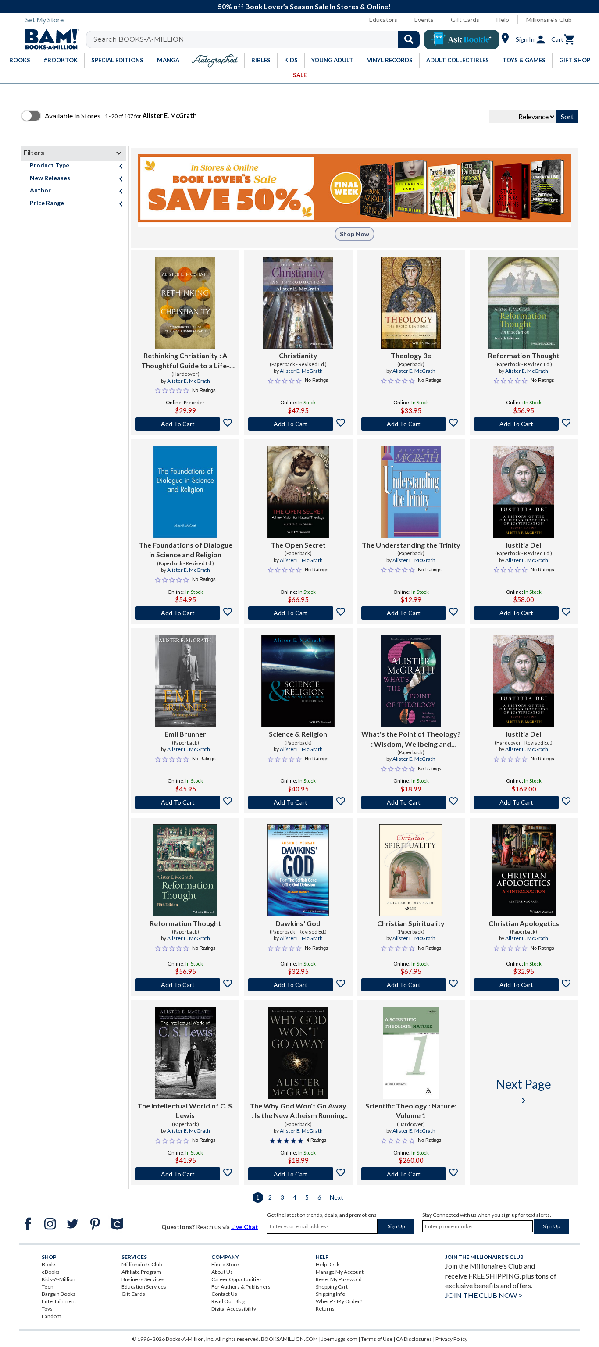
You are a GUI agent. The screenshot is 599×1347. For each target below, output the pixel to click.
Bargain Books (58, 1293)
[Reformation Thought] (523, 302)
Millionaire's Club (549, 19)
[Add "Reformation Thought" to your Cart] (524, 424)
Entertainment (59, 1301)
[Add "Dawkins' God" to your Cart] (298, 984)
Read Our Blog (228, 1301)
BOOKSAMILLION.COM (289, 1339)
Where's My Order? (339, 1301)
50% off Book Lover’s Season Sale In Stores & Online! (304, 6)
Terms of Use (376, 1339)
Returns (325, 1308)
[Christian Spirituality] (411, 870)
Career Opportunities (236, 1279)
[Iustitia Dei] (523, 492)
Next (336, 1197)
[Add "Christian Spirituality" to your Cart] (411, 984)
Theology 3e (411, 355)
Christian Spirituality (411, 923)
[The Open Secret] (298, 492)
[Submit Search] (409, 39)
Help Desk (327, 1264)
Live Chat (244, 1226)
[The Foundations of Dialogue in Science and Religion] (185, 492)
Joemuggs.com (339, 1339)
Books (49, 1264)
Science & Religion (298, 734)
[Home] (49, 39)
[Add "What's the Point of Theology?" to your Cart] (411, 802)
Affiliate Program (141, 1272)
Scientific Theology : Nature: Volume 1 (410, 1110)
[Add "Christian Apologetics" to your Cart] (524, 984)
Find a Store (225, 1264)
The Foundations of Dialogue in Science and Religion (185, 550)
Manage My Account (340, 1272)
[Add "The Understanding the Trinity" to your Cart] (411, 613)
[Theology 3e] (411, 302)
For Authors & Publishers (241, 1286)
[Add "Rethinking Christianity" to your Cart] (185, 424)
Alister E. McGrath (188, 381)
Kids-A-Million (58, 1279)
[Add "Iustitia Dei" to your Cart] (524, 613)
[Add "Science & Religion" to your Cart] (298, 802)
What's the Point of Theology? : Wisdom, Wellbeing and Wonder (411, 739)
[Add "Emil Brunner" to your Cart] (185, 802)
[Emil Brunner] (185, 681)
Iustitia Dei (523, 545)
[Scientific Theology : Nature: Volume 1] (411, 1053)
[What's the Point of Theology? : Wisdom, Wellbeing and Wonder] (410, 681)
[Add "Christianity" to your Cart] (298, 424)
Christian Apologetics (523, 923)
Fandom (51, 1316)
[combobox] (258, 39)
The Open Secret (298, 545)
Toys (47, 1308)
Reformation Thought (524, 355)
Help (502, 19)
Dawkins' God (298, 923)
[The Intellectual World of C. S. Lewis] (185, 1053)
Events (424, 19)
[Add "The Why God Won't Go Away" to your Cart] (298, 1173)
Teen (47, 1286)
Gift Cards (465, 19)
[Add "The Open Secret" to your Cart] (298, 613)
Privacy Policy (451, 1339)
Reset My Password (339, 1279)
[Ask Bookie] (461, 39)
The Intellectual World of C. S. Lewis (185, 1110)
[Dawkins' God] (298, 870)
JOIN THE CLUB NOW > (483, 1295)
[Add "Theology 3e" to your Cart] (411, 424)
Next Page (523, 1091)
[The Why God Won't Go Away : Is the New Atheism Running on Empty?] (298, 1053)
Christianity (298, 355)
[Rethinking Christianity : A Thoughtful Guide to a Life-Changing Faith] (185, 302)
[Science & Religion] (298, 681)
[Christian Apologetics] (523, 870)
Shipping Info (330, 1293)
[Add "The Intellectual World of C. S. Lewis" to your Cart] (185, 1173)
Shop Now (354, 234)
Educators (383, 19)
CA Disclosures (414, 1339)
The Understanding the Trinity (411, 545)
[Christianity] (297, 302)
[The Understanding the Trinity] (411, 492)
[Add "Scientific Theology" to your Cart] (411, 1173)
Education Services (143, 1286)
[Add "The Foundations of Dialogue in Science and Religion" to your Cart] (185, 613)
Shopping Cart (332, 1286)
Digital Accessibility (233, 1308)
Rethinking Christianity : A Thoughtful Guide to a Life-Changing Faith (185, 361)
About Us (222, 1272)
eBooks (51, 1272)
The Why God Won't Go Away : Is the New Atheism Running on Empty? (298, 1111)
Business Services (142, 1279)
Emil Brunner (185, 734)
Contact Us (224, 1293)
